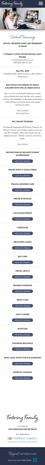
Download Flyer (22, 113)
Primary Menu (41, 3)
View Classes (22, 144)
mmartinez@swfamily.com (22, 60)
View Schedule (22, 110)
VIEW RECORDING (22, 161)
